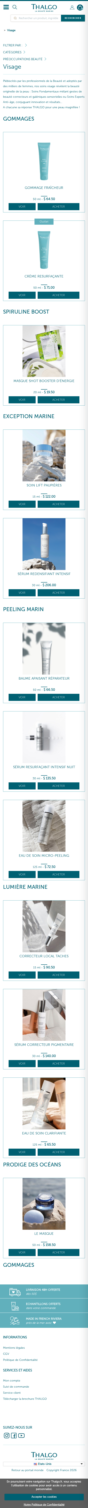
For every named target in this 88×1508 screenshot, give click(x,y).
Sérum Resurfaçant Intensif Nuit (44, 767)
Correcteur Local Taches (44, 956)
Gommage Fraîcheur (44, 188)
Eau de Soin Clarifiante (44, 1133)
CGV (6, 1354)
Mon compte (11, 1380)
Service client (12, 1392)
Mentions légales (14, 1347)
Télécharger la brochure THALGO (25, 1399)
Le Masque (44, 1234)
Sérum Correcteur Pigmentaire (44, 1045)
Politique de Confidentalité (20, 1360)
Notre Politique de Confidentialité (44, 1504)
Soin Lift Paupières (44, 485)
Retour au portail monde (27, 1470)
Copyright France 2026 (61, 1470)
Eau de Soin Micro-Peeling (44, 856)
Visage (11, 30)
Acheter (58, 206)
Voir (22, 206)
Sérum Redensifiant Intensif (44, 574)
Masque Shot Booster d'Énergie (44, 381)
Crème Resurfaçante (44, 276)
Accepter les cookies (44, 1496)
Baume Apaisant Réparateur (44, 678)
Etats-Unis (44, 1464)
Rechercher (73, 18)
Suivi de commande (16, 1386)
